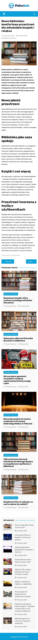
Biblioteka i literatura (10, 38)
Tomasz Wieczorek (8, 35)
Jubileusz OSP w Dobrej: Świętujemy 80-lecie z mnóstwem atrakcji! (23, 572)
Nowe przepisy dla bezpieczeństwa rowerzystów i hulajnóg (22, 594)
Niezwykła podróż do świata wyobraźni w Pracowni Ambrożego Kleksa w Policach (18, 421)
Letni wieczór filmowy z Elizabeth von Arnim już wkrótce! (23, 537)
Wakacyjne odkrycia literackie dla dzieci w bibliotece (18, 339)
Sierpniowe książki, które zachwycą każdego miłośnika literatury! (18, 300)
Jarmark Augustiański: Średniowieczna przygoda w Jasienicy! (24, 549)
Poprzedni (8, 261)
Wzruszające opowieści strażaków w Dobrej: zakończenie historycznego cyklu (17, 380)
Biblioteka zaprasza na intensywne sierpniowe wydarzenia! (22, 621)
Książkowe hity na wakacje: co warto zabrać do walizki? (18, 503)
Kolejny (30, 261)
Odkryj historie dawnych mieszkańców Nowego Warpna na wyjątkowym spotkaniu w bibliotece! (18, 462)
